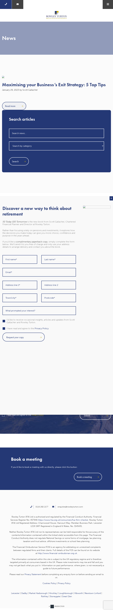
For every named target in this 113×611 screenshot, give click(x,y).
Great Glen (67, 596)
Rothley (44, 596)
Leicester (15, 593)
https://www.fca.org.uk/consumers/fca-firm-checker (63, 520)
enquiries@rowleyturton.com (70, 507)
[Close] (111, 198)
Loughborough (66, 593)
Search (15, 161)
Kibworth (79, 593)
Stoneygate (55, 596)
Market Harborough (38, 593)
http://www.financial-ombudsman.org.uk (57, 553)
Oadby (24, 593)
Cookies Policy (49, 583)
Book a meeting (84, 476)
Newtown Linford (93, 593)
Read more (10, 106)
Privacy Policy (38, 415)
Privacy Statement (33, 574)
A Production (56, 606)
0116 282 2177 (42, 507)
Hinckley (53, 593)
